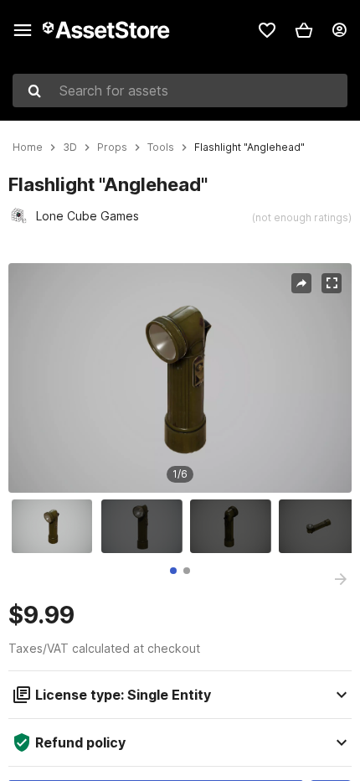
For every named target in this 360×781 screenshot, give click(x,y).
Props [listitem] (112, 147)
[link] (267, 30)
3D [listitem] (70, 147)
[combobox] (180, 90)
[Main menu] (22, 30)
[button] (304, 30)
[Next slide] (341, 579)
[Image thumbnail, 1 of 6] (56, 526)
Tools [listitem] (160, 147)
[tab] (173, 570)
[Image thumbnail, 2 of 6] (145, 526)
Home (28, 147)
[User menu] (339, 30)
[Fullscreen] (331, 283)
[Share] (301, 283)
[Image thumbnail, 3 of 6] (234, 526)
